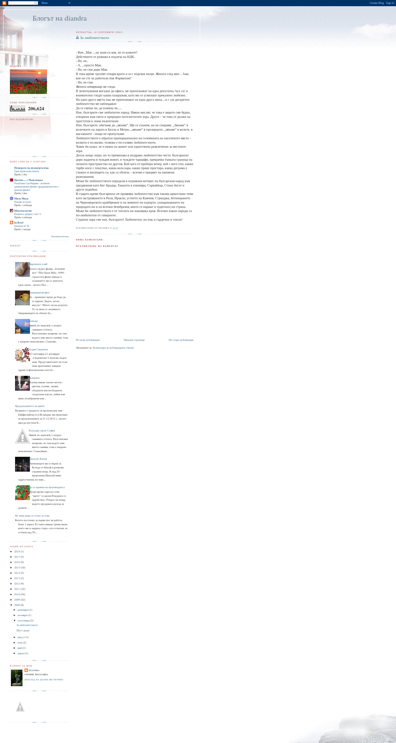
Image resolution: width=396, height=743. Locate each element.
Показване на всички (60, 236)
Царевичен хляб (38, 264)
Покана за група (22, 201)
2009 (17, 599)
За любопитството (94, 37)
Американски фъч (39, 292)
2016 (17, 562)
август (22, 637)
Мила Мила (21, 198)
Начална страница (134, 340)
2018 (17, 551)
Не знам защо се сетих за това (32, 515)
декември (23, 610)
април (21, 653)
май (20, 648)
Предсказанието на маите (30, 406)
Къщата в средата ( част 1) (27, 214)
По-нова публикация (88, 340)
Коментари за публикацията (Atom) (113, 347)
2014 (17, 573)
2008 (17, 605)
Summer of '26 (21, 225)
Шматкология (23, 210)
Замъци (33, 321)
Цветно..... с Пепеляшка (28, 180)
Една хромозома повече (26, 171)
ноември (23, 615)
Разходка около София (42, 430)
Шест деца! (23, 630)
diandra (34, 670)
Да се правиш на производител (47, 487)
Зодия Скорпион (38, 349)
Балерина (34, 378)
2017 (17, 557)
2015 (17, 567)
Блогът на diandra (60, 18)
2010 (17, 594)
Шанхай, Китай (38, 459)
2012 (17, 583)
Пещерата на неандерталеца (31, 168)
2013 (17, 578)
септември (24, 620)
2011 (17, 589)
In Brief (18, 222)
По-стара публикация (181, 340)
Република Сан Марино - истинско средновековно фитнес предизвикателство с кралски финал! (36, 186)
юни (20, 642)
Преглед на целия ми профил (44, 679)
